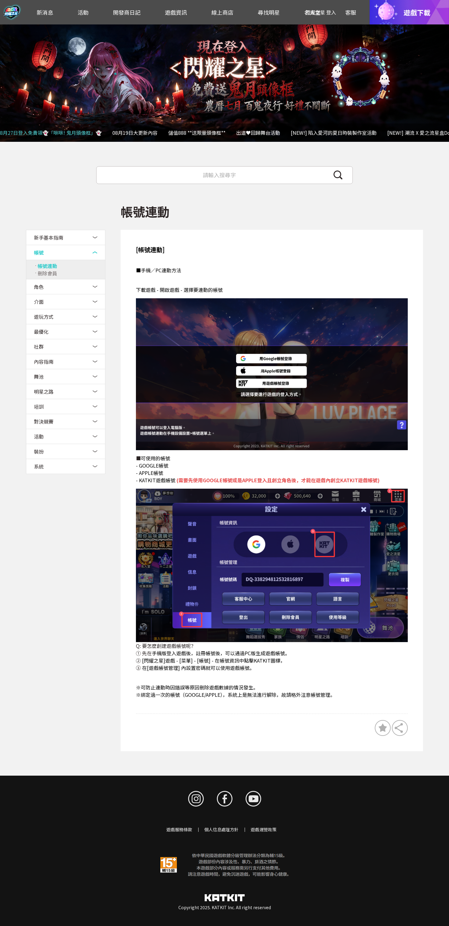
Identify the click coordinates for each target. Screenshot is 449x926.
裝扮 (39, 451)
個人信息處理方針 (221, 829)
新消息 (45, 12)
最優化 (41, 331)
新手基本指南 (48, 237)
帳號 (39, 252)
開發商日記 (127, 12)
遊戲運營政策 (263, 829)
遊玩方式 (43, 316)
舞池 (39, 376)
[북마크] (383, 728)
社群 (39, 346)
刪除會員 (47, 273)
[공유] (400, 728)
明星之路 (43, 391)
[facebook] (224, 799)
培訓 (39, 406)
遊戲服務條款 (179, 829)
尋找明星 (269, 12)
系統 (39, 466)
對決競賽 (43, 421)
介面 (39, 301)
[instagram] (196, 799)
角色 (39, 286)
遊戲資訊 (176, 12)
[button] (441, 83)
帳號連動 (47, 266)
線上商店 (222, 12)
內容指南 (43, 361)
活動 (83, 12)
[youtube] (253, 799)
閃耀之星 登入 (320, 12)
